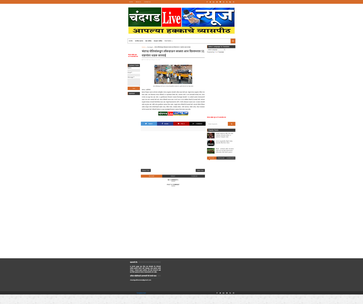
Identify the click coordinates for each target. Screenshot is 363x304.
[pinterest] (217, 1)
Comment (199, 124)
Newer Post (145, 170)
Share (166, 124)
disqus (173, 176)
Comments (231, 158)
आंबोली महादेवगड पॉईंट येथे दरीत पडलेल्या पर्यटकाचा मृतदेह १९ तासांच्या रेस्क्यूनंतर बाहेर (224, 135)
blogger (151, 176)
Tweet (150, 124)
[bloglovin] (220, 1)
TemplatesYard (141, 293)
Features (168, 41)
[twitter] (210, 1)
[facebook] (207, 1)
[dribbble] (223, 1)
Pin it (183, 124)
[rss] (226, 1)
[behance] (230, 1)
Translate (221, 52)
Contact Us (147, 2)
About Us (138, 2)
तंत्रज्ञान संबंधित (158, 41)
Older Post (200, 170)
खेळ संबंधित (148, 41)
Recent (211, 158)
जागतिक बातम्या (139, 41)
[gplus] (213, 1)
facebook (194, 176)
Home (131, 2)
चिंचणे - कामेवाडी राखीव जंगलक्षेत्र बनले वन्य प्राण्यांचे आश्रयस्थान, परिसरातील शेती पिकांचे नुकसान (225, 150)
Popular (221, 158)
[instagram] (233, 1)
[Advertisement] (133, 124)
